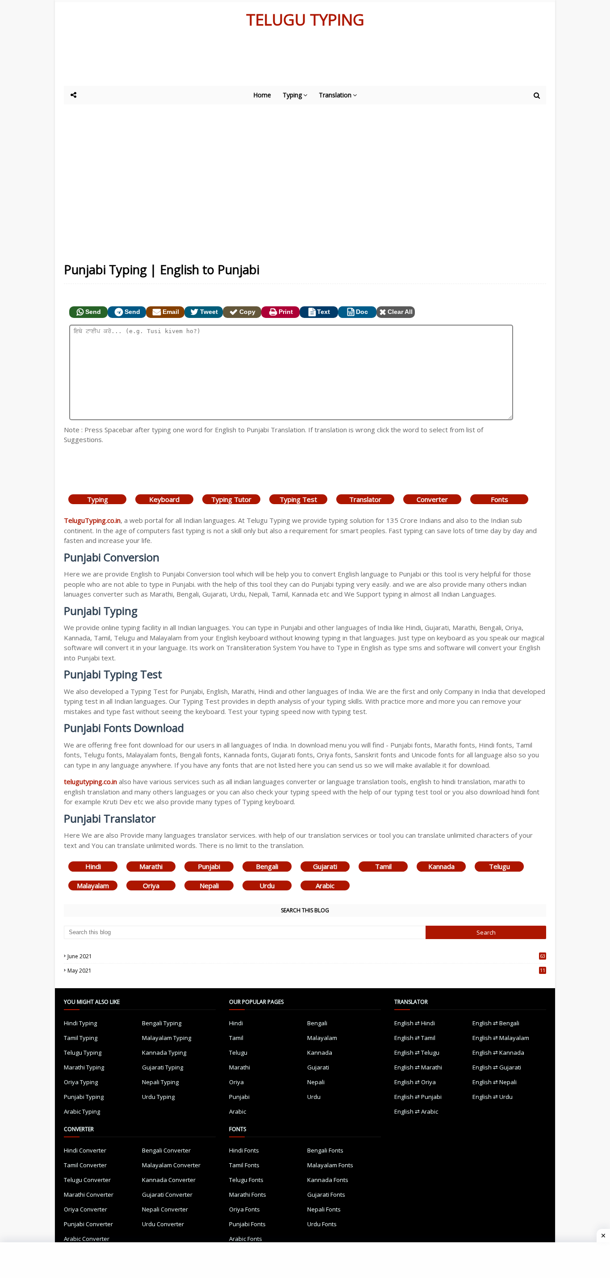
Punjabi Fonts (247, 1224)
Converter (432, 499)
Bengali (267, 866)
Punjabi (209, 866)
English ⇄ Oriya (415, 1082)
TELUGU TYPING (305, 19)
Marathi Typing (84, 1067)
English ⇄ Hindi (414, 1023)
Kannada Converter (169, 1180)
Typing (97, 499)
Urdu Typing (158, 1097)
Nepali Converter (165, 1209)
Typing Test (298, 499)
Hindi (93, 866)
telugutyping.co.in (90, 781)
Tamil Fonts (244, 1165)
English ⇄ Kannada (498, 1052)
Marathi (151, 866)
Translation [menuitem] (335, 95)
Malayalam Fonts (330, 1165)
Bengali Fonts (325, 1150)
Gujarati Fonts (326, 1194)
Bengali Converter (166, 1150)
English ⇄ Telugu (416, 1052)
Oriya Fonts (244, 1209)
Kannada (441, 866)
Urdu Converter (163, 1224)
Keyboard (164, 499)
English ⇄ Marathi (418, 1067)
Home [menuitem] (262, 95)
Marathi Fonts (247, 1194)
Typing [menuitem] (292, 95)
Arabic (325, 885)
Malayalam (93, 885)
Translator (365, 499)
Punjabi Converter (88, 1224)
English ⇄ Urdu (492, 1097)
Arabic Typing (82, 1111)
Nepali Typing (160, 1082)
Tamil (383, 866)
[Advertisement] (282, 61)
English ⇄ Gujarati (496, 1067)
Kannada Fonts (327, 1180)
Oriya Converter (85, 1209)
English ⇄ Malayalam (500, 1038)
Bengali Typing (161, 1023)
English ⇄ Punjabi (418, 1097)
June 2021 (306, 956)
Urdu (267, 885)
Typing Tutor (231, 499)
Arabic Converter (86, 1239)
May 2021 (306, 970)
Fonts (499, 499)
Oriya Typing (81, 1082)
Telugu (499, 866)
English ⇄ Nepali (494, 1082)
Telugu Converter (87, 1180)
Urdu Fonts (322, 1224)
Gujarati (325, 866)
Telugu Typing (82, 1052)
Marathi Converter (88, 1194)
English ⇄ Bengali (495, 1023)
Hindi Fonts (244, 1150)
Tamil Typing (80, 1038)
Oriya (151, 885)
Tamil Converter (85, 1165)
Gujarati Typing (162, 1067)
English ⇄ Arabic (416, 1111)
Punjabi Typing (84, 1097)
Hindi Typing (80, 1023)
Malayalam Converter (171, 1165)
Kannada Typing (164, 1052)
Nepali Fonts (324, 1209)
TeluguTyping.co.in (92, 520)
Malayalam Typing (166, 1038)
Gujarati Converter (167, 1194)
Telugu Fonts (246, 1180)
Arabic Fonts (245, 1239)
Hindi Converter (85, 1150)
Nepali (209, 885)
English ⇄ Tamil (414, 1038)
